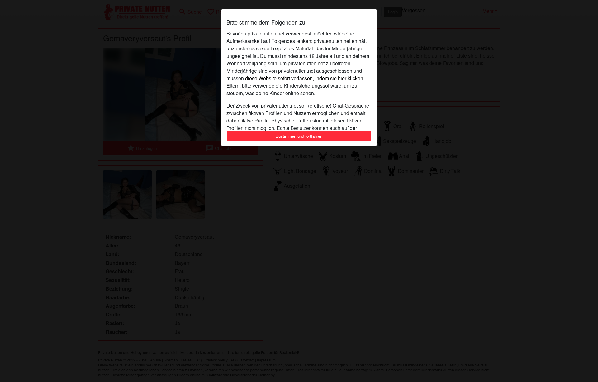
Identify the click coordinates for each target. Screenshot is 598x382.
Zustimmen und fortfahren (299, 136)
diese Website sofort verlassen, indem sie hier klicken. (304, 78)
